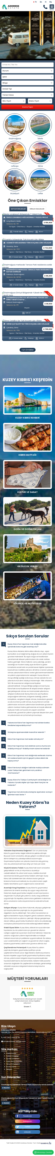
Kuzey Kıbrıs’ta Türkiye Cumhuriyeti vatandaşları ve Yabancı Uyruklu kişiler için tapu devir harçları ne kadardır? (29, 782)
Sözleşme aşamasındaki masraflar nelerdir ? (26, 732)
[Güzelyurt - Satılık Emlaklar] (14, 179)
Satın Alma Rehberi (14, 1061)
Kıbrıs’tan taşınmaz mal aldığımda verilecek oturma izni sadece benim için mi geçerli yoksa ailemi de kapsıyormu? (30, 758)
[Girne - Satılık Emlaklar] (40, 152)
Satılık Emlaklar (12, 1056)
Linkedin (27, 1132)
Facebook (27, 1116)
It (45, 2)
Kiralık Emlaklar (12, 1058)
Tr (36, 2)
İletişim (9, 1069)
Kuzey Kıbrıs (11, 1066)
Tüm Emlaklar (27, 349)
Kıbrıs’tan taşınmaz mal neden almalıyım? (26, 739)
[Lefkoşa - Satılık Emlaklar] (14, 152)
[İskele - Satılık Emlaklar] (40, 124)
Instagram (27, 1121)
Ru (51, 2)
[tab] (18, 208)
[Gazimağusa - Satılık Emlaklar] (14, 124)
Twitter (27, 1126)
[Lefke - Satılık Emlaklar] (40, 179)
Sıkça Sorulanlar (13, 1064)
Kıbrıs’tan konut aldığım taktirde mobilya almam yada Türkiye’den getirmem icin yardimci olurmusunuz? (28, 770)
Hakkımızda (11, 1053)
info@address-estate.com (14, 1041)
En (41, 2)
